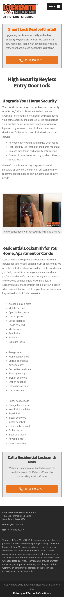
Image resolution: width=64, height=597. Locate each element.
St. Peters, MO (37, 472)
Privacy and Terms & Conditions (32, 593)
